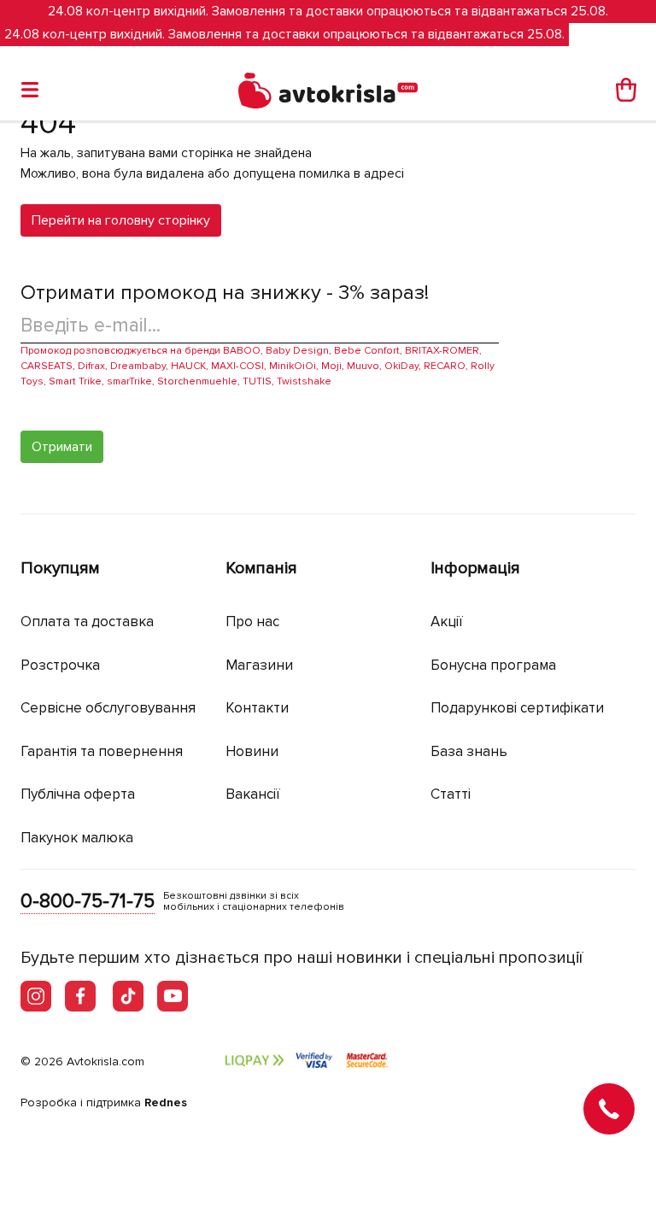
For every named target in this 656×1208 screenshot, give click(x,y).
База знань (468, 751)
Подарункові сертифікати (517, 708)
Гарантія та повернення (101, 751)
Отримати (62, 446)
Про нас (252, 621)
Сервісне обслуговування (108, 708)
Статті (450, 794)
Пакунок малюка (76, 838)
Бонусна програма (493, 665)
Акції (446, 621)
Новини (252, 751)
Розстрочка (60, 665)
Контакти (257, 708)
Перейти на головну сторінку (121, 220)
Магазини (259, 665)
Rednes (165, 1102)
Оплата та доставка (87, 621)
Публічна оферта (77, 794)
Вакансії (253, 794)
